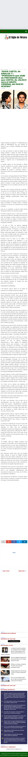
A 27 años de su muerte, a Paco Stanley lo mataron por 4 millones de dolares (14, 712)
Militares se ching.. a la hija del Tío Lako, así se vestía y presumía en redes (18, 665)
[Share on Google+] (8, 541)
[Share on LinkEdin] (24, 541)
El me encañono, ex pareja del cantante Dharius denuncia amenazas (13, 735)
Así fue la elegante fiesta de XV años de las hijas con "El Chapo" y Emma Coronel (18, 659)
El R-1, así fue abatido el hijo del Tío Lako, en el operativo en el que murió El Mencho (18, 679)
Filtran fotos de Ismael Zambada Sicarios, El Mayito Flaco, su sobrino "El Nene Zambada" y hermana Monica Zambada (15, 722)
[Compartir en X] (19, 541)
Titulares (6, 69)
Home (2, 69)
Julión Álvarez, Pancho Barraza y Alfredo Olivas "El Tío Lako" (14, 731)
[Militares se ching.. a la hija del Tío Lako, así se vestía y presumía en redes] (5, 666)
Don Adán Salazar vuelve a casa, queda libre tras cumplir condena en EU (14, 702)
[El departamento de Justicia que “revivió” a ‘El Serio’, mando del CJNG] (5, 672)
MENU (4, 31)
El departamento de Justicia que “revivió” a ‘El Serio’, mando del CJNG (18, 672)
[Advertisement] (14, 14)
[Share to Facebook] (14, 541)
